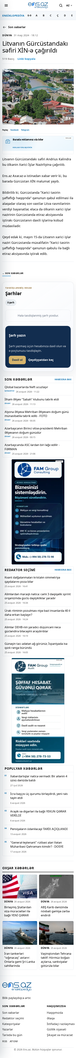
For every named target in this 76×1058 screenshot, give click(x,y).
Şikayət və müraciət (60, 1035)
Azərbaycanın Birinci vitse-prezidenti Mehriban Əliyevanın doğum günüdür (36, 430)
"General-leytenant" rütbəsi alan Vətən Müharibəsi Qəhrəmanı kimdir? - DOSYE (36, 844)
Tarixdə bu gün (12, 1035)
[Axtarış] (61, 5)
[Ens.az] (38, 5)
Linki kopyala (26, 58)
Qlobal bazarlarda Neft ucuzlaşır (26, 387)
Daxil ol (17, 360)
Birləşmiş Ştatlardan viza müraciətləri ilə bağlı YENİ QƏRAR (17, 911)
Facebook (14, 130)
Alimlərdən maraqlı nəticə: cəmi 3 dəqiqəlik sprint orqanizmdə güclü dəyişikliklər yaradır (38, 596)
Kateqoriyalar (11, 1024)
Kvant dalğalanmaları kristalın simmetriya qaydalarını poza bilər (32, 579)
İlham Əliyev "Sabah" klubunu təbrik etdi (32, 399)
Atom (14, 1041)
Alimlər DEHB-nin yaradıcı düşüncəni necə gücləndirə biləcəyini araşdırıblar (33, 629)
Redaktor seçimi (13, 1018)
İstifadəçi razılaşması (61, 1024)
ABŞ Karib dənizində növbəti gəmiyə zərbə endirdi (55, 911)
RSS (4, 1041)
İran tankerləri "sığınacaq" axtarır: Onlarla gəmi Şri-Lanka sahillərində (19, 959)
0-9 (29, 15)
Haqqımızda (55, 1013)
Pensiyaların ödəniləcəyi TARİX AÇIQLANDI (39, 829)
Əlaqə (51, 1018)
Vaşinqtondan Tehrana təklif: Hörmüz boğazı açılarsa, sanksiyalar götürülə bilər (56, 959)
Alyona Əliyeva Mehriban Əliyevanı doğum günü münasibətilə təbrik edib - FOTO (37, 414)
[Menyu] (6, 5)
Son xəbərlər (10, 1013)
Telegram (25, 130)
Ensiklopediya (13, 15)
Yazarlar (7, 1029)
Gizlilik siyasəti (56, 1029)
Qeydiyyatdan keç (41, 360)
